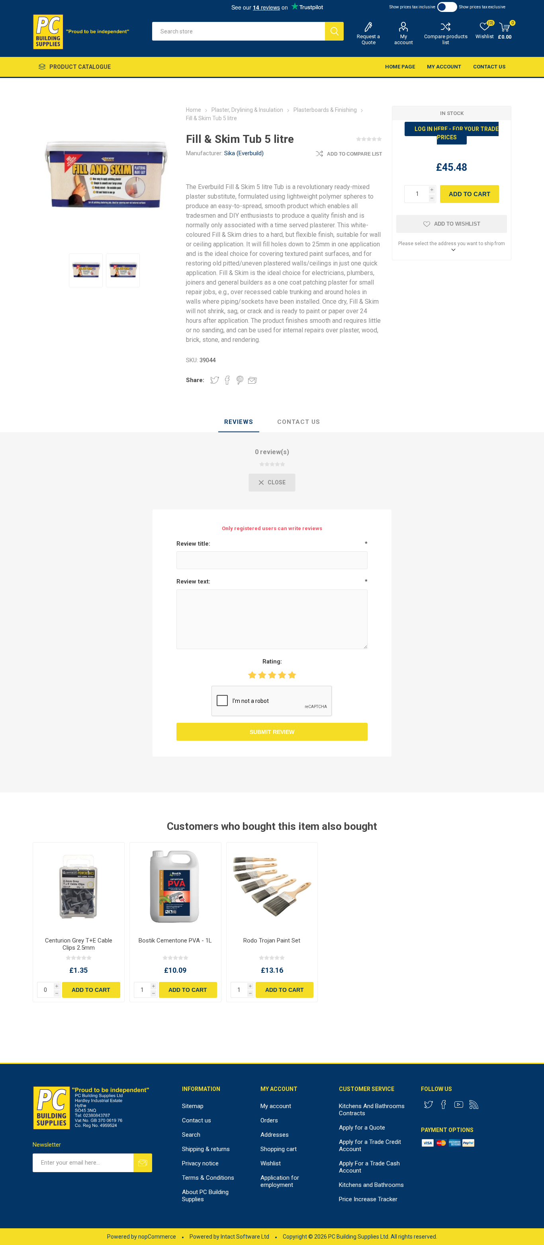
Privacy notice (200, 1163)
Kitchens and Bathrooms (371, 1184)
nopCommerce (157, 1236)
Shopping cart (278, 1149)
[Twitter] (428, 1104)
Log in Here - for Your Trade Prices (457, 133)
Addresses (274, 1134)
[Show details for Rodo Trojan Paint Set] (272, 887)
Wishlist (270, 1163)
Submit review (272, 732)
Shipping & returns (206, 1149)
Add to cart (469, 194)
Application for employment (279, 1181)
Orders (269, 1120)
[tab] (238, 422)
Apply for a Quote (362, 1127)
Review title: (193, 543)
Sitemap (193, 1106)
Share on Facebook (227, 380)
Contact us (489, 67)
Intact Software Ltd (245, 1236)
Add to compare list (354, 154)
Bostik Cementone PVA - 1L (175, 940)
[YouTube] (458, 1104)
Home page (400, 67)
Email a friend (252, 380)
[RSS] (474, 1104)
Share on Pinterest (240, 380)
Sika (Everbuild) (244, 153)
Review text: (193, 581)
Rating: (272, 661)
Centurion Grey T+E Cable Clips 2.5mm (78, 944)
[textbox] (238, 31)
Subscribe (142, 1162)
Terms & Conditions (208, 1177)
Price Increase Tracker (368, 1199)
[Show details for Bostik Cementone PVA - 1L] (175, 887)
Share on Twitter (214, 380)
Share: (195, 380)
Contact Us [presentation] (298, 421)
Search (334, 31)
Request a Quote (368, 39)
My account (403, 39)
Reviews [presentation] (238, 421)
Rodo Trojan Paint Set (271, 940)
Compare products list (446, 39)
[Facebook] (443, 1104)
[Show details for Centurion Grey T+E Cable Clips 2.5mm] (78, 887)
